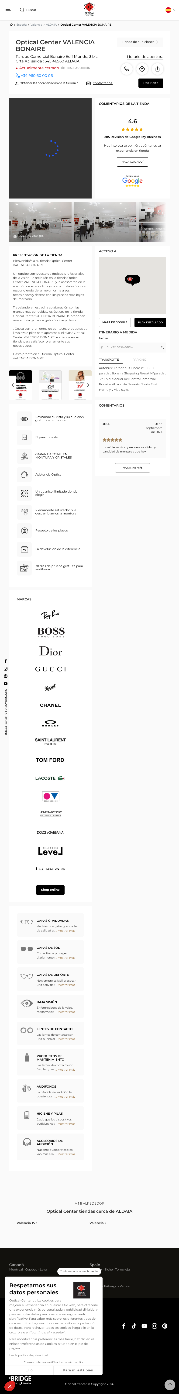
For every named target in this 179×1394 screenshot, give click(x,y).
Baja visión (47, 1002)
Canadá (16, 1265)
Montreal (16, 1270)
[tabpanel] (132, 379)
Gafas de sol (48, 947)
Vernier (125, 1287)
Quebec (31, 1270)
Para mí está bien (78, 1370)
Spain (95, 1265)
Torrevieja (122, 1270)
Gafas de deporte (53, 974)
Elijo (29, 1370)
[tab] (116, 360)
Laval (44, 1270)
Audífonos (46, 1086)
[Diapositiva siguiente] (88, 385)
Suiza (95, 1282)
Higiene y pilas (50, 1113)
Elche (108, 1270)
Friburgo (110, 1287)
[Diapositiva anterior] (12, 385)
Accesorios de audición (50, 1143)
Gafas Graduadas (53, 920)
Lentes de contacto (55, 1029)
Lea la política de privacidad (28, 1355)
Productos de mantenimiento (50, 1058)
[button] (9, 1386)
